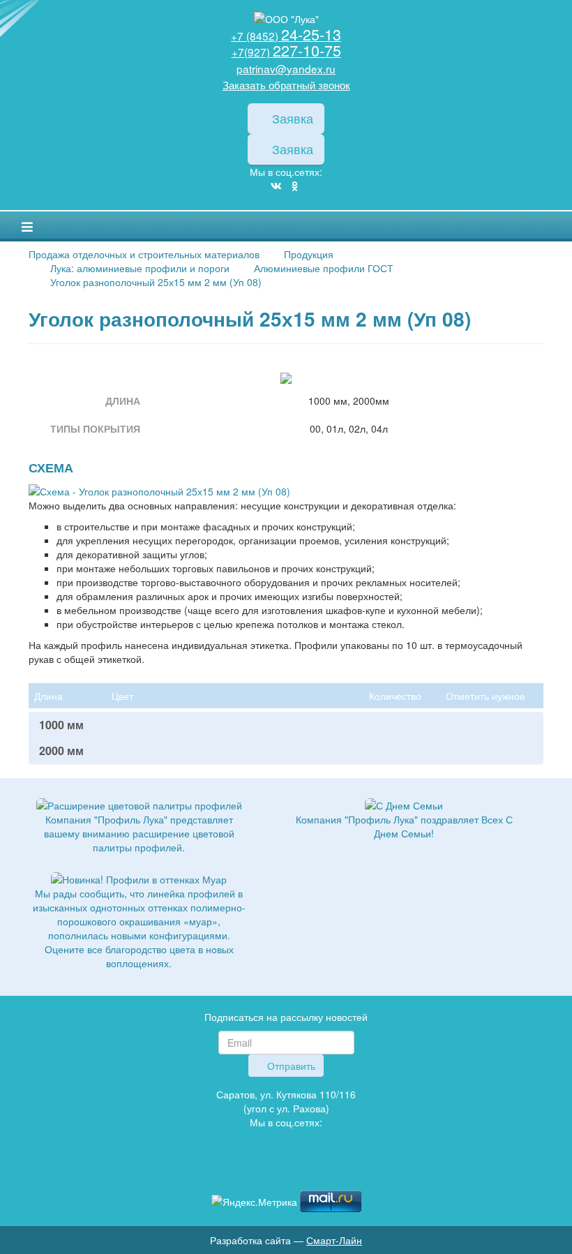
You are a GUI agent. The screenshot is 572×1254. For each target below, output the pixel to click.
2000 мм (61, 751)
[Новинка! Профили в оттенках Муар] (139, 878)
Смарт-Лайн (334, 1240)
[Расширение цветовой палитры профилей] (139, 804)
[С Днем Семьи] (404, 804)
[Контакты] (307, 1170)
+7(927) (286, 51)
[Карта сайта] (286, 1170)
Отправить (289, 1066)
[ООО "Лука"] (286, 19)
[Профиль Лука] (265, 1170)
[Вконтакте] (276, 186)
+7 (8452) (286, 35)
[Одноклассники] (295, 186)
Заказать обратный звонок (286, 84)
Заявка (291, 118)
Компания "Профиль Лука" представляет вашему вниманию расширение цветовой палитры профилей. (139, 833)
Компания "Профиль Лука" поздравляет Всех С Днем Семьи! (404, 826)
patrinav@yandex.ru (286, 68)
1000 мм (61, 725)
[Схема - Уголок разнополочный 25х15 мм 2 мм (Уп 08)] (159, 489)
